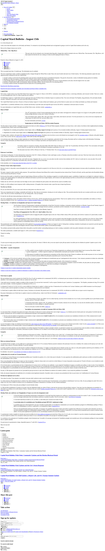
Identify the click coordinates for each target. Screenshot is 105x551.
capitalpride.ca (48, 107)
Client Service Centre (21, 136)
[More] (13, 7)
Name (2, 521)
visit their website (85, 206)
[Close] (2, 483)
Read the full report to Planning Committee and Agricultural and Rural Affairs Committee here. (24, 88)
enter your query (5, 536)
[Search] (2, 4)
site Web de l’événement (75, 397)
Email (5, 523)
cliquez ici (47, 306)
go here (43, 120)
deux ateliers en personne (44, 414)
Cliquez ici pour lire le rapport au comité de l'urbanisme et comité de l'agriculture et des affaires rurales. (25, 270)
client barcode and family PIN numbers (32, 135)
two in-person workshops (40, 224)
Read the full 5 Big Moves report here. (10, 86)
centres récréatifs (91, 324)
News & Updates (8, 34)
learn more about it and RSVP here (67, 149)
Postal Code (3, 524)
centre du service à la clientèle (49, 325)
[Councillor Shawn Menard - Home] (10, 3)
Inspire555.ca (20, 216)
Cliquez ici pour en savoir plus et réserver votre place (70, 338)
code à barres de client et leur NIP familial (41, 324)
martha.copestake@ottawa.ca (36, 200)
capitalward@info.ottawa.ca (13, 529)
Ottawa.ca (42, 126)
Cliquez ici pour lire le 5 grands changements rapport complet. (16, 268)
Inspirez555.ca (55, 406)
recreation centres (84, 135)
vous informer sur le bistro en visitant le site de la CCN (27, 351)
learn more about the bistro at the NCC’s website (25, 163)
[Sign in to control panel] (7, 531)
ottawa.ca (63, 312)
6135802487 (9, 530)
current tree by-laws (22, 200)
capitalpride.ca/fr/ (62, 293)
